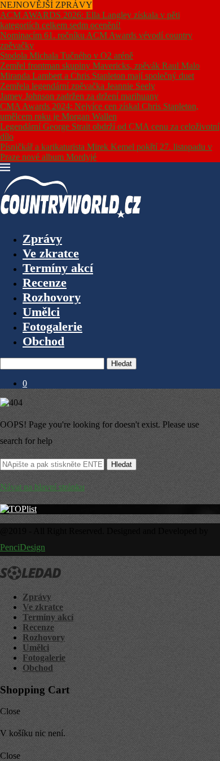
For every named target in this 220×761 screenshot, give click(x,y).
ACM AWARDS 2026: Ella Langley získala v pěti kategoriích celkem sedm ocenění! (90, 20)
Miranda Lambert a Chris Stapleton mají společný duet (97, 76)
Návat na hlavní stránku (42, 487)
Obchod (43, 341)
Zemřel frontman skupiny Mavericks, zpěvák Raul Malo (100, 65)
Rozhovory (52, 297)
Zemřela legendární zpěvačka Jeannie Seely (77, 86)
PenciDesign (22, 547)
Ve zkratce (51, 253)
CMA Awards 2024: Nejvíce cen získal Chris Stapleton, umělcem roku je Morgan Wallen (99, 111)
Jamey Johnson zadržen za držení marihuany (79, 96)
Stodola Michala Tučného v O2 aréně (66, 55)
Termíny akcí (58, 268)
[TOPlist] (18, 509)
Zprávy (42, 239)
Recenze (45, 282)
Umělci (41, 312)
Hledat (121, 363)
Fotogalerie (52, 326)
